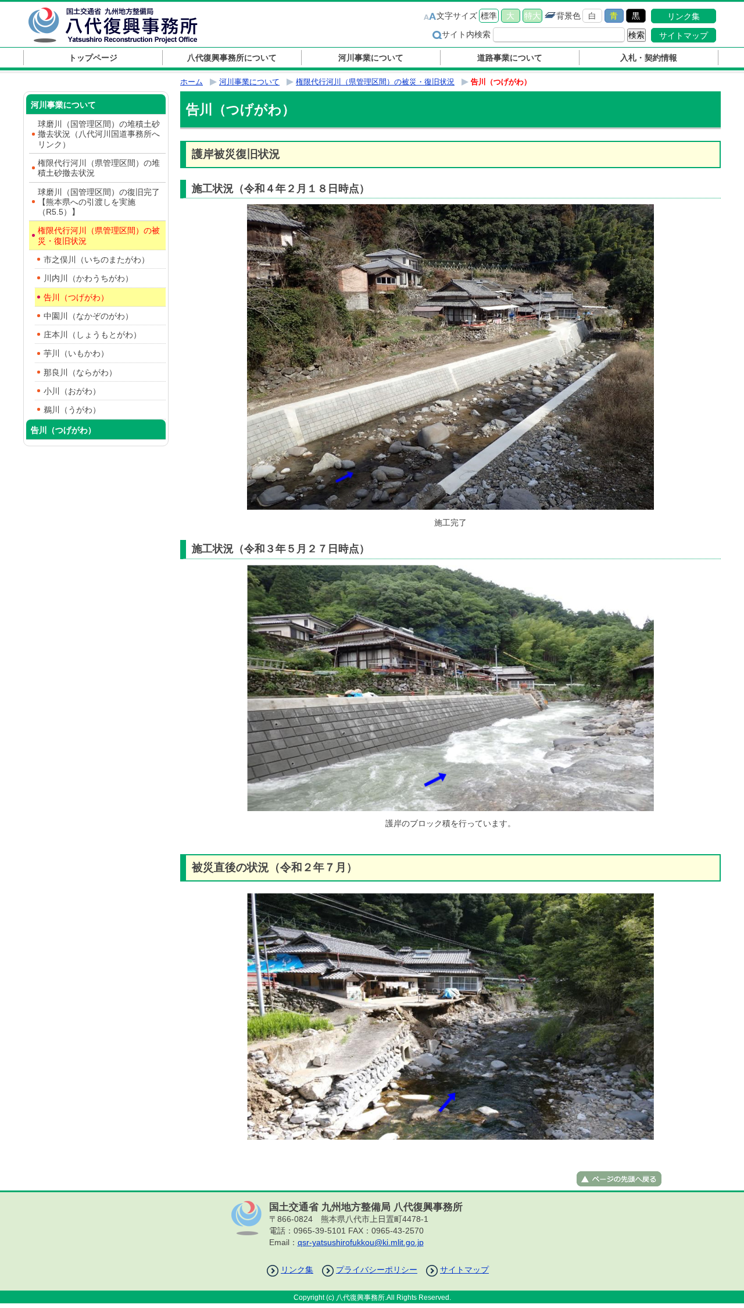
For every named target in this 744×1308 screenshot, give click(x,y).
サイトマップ (683, 35)
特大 (532, 15)
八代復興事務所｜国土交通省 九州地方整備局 (125, 25)
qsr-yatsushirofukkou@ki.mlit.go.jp (361, 1242)
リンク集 (683, 16)
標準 (489, 15)
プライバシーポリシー (376, 1269)
